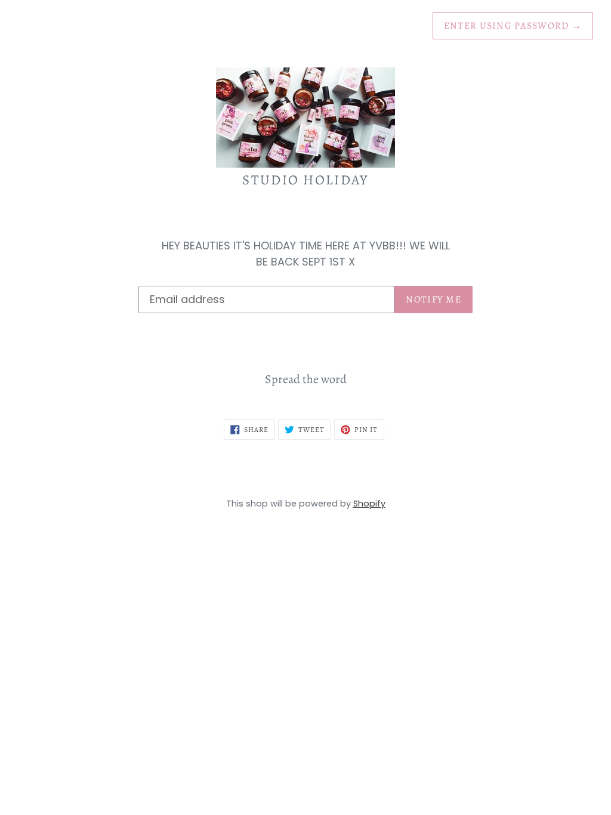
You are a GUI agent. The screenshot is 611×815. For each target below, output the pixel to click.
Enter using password (513, 25)
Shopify (369, 504)
